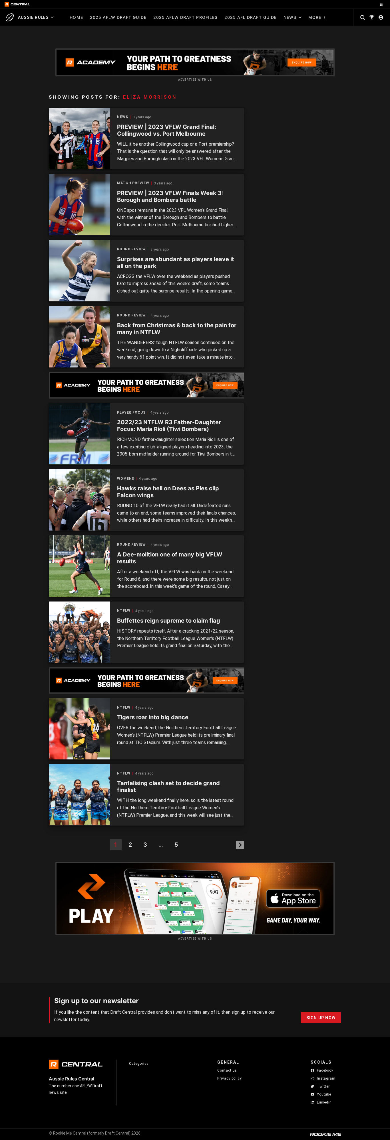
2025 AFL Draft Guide (250, 17)
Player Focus (131, 412)
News (290, 17)
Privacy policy (229, 1078)
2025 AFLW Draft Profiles (185, 17)
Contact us (227, 1070)
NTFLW (123, 611)
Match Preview (133, 183)
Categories (138, 1064)
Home (76, 17)
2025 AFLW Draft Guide (118, 17)
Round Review (131, 249)
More (314, 17)
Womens (125, 479)
